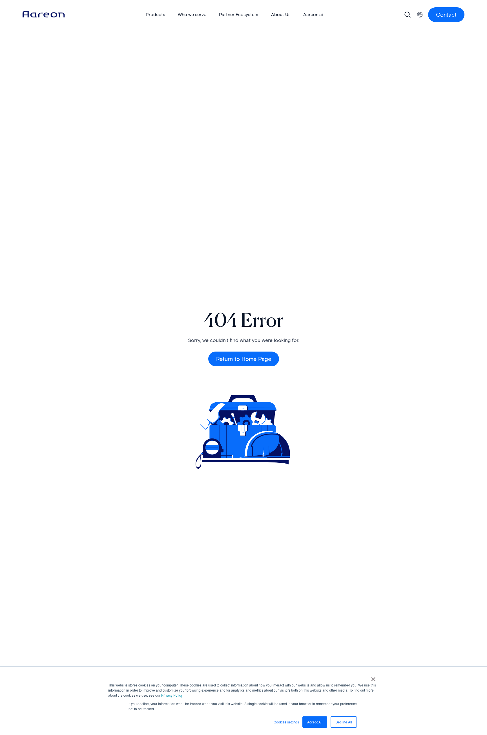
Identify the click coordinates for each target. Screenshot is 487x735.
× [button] (373, 677)
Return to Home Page (243, 359)
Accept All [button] (314, 721)
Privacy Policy (172, 695)
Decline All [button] (343, 721)
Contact (446, 14)
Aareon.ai (313, 14)
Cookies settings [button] (286, 721)
